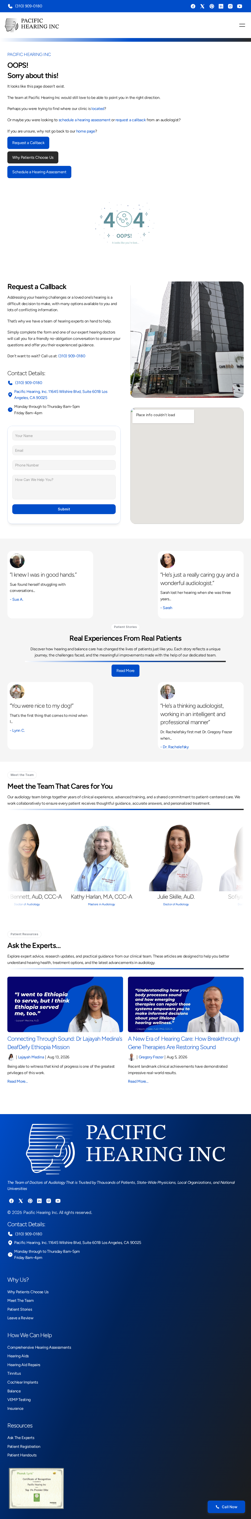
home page (85, 131)
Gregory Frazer (151, 1057)
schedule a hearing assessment (85, 120)
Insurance (15, 1408)
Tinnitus (14, 1373)
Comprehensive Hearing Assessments (39, 1347)
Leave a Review (20, 1318)
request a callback (130, 120)
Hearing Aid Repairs (23, 1364)
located (97, 108)
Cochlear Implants (22, 1382)
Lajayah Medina (31, 1057)
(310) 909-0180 (28, 6)
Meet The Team (20, 1300)
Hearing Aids (18, 1356)
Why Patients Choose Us (28, 1292)
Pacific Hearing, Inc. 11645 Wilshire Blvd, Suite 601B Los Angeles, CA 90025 (77, 1242)
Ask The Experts (20, 1437)
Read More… (17, 1081)
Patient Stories (19, 1309)
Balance (14, 1391)
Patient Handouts (22, 1455)
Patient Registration (23, 1446)
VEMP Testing (19, 1399)
